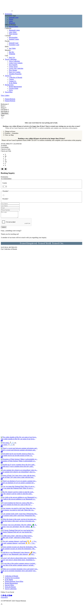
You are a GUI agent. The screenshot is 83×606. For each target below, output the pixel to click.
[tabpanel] (41, 139)
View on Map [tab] (9, 135)
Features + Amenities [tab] (11, 133)
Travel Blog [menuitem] (8, 92)
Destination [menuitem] (8, 14)
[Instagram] (2, 595)
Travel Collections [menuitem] (10, 59)
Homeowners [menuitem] (9, 85)
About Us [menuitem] (8, 75)
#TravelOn (4, 597)
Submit (4, 227)
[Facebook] (4, 595)
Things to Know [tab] (10, 131)
